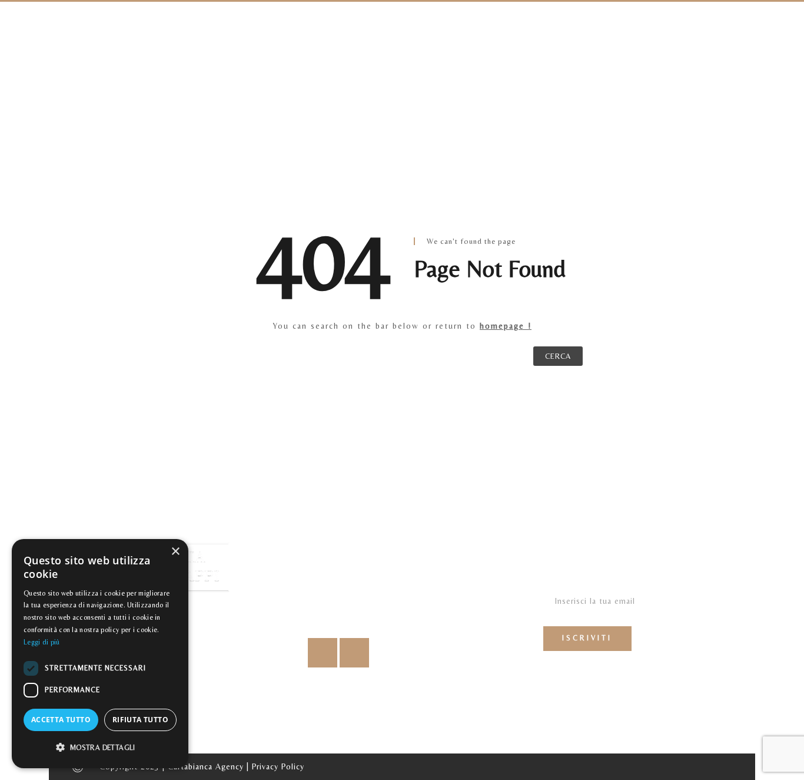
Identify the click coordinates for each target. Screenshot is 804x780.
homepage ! (505, 325)
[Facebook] (322, 652)
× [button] (175, 551)
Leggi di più (42, 642)
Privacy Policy (278, 766)
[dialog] (100, 653)
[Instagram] (354, 652)
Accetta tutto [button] (61, 720)
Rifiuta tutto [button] (140, 720)
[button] (100, 747)
